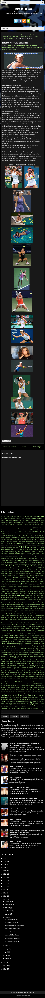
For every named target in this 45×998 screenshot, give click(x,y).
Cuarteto (3, 560)
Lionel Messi (25, 619)
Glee (28, 588)
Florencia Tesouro (24, 581)
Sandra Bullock (8, 678)
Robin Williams (32, 672)
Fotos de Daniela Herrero (12, 938)
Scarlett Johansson (36, 678)
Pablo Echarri (11, 652)
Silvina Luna (9, 683)
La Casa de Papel (14, 615)
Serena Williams (26, 680)
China (25, 551)
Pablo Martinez (27, 652)
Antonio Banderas (25, 528)
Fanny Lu (38, 577)
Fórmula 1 (18, 584)
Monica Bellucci (12, 641)
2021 (4, 874)
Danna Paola (21, 562)
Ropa (5, 676)
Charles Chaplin (10, 549)
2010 (4, 969)
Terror (35, 691)
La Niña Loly (22, 615)
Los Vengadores (9, 621)
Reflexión (37, 667)
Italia (40, 599)
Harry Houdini (29, 591)
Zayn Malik (25, 708)
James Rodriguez (36, 601)
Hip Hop (31, 593)
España (3, 575)
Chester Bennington (15, 551)
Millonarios (28, 639)
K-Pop (15, 610)
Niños (35, 647)
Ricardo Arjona (8, 670)
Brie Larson (37, 539)
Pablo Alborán (4, 652)
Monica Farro (20, 641)
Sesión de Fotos (10, 682)
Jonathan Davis (36, 606)
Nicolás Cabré (6, 647)
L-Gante (7, 615)
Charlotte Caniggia (38, 549)
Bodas (37, 537)
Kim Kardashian (37, 612)
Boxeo (8, 539)
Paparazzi (18, 654)
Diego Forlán (29, 566)
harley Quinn (22, 591)
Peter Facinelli (40, 658)
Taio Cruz (31, 689)
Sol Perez (7, 685)
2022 (21, 516)
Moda (39, 639)
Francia (30, 584)
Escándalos (36, 573)
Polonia (18, 36)
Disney (12, 568)
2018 (14, 516)
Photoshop (26, 660)
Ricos (37, 670)
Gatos (24, 586)
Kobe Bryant (14, 613)
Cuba (7, 560)
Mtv (30, 641)
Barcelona (4, 535)
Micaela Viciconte (39, 635)
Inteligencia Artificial (12, 599)
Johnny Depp (29, 606)
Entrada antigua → (37, 447)
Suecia (35, 687)
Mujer (42, 641)
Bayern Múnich (23, 535)
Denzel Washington (38, 564)
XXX (23, 706)
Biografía (18, 537)
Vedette (27, 701)
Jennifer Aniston (26, 602)
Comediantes (36, 555)
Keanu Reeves (22, 612)
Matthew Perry (23, 634)
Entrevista (29, 573)
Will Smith (4, 706)
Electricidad (26, 570)
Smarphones (24, 683)
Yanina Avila (39, 706)
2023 (4, 868)
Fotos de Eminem (15, 820)
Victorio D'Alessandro (17, 703)
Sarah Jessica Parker (26, 678)
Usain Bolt (9, 701)
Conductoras (5, 557)
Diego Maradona (39, 566)
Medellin (30, 634)
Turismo (14, 699)
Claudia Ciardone (40, 553)
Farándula (4, 579)
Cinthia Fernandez (24, 553)
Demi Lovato (27, 564)
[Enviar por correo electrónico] (3, 441)
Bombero (42, 537)
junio (6, 946)
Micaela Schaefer (29, 635)
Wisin (8, 706)
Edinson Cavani (34, 568)
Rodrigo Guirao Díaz (9, 674)
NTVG (42, 649)
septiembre (8, 911)
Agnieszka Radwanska (13, 35)
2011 (4, 966)
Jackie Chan (18, 601)
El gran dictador (13, 570)
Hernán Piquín (11, 593)
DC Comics (15, 564)
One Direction (16, 650)
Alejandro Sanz (8, 520)
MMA (35, 639)
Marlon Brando (11, 632)
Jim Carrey (27, 604)
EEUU (40, 568)
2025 (27, 516)
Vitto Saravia (26, 705)
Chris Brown (38, 551)
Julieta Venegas (37, 608)
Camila (38, 541)
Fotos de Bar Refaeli (11, 932)
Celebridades (25, 35)
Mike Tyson (4, 639)
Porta (24, 661)
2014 (4, 896)
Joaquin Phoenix (13, 606)
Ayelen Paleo (28, 532)
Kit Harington (7, 613)
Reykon (3, 670)
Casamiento (35, 545)
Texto (39, 691)
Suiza (17, 689)
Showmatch (36, 682)
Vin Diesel (41, 703)
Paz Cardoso (8, 658)
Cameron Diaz (32, 541)
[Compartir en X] (7, 441)
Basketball (11, 535)
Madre (42, 623)
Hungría (27, 597)
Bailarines (16, 534)
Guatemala (17, 589)
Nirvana (39, 647)
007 (2, 516)
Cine (17, 553)
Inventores (21, 599)
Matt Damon (16, 634)
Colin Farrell (17, 555)
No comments (13, 49)
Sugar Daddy (4, 689)
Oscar (38, 650)
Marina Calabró (30, 630)
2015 (8, 516)
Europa (22, 575)
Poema (7, 661)
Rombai (29, 674)
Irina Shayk (28, 599)
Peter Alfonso (33, 658)
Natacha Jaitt (27, 643)
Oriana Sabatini (32, 650)
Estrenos (18, 575)
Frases (33, 584)
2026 (31, 516)
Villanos (36, 703)
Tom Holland (31, 697)
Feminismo (10, 579)
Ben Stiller (7, 537)
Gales (2, 586)
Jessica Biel (4, 604)
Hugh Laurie (9, 597)
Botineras (3, 539)
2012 (4, 963)
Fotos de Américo (15, 777)
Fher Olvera (34, 579)
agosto (7, 914)
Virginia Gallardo (18, 705)
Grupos (12, 589)
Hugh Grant (37, 595)
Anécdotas (7, 526)
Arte (13, 530)
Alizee (15, 522)
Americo (7, 524)
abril (6, 952)
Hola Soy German (11, 595)
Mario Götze (38, 630)
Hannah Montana (13, 591)
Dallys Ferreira (40, 560)
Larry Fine (9, 617)
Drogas (28, 568)
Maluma (32, 624)
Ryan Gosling (17, 676)
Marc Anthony (18, 626)
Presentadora (40, 661)
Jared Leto (6, 602)
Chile (22, 551)
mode (42, 639)
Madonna (38, 623)
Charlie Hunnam (19, 549)
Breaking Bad (30, 539)
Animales (33, 526)
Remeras (20, 669)
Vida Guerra (26, 703)
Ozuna (42, 650)
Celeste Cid (36, 547)
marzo (7, 955)
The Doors (10, 693)
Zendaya (30, 708)
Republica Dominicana (28, 669)
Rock (38, 672)
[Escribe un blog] (5, 441)
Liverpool (31, 619)
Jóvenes (5, 608)
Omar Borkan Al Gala (6, 650)
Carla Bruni (27, 543)
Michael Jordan (23, 637)
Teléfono (23, 691)
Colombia (24, 555)
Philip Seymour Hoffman (15, 660)
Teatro (13, 691)
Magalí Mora (4, 624)
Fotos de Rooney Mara (11, 919)
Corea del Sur (30, 557)
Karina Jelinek (24, 610)
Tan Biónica (37, 689)
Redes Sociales (28, 667)
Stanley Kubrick (35, 685)
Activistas (35, 516)
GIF (15, 588)
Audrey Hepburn (40, 530)
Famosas (5, 36)
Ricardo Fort (16, 670)
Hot (14, 36)
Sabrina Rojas (31, 676)
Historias (41, 593)
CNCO (12, 555)
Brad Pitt (12, 539)
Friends (37, 584)
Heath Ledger (4, 593)
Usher (13, 701)
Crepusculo (9, 558)
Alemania (15, 520)
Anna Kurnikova (40, 526)
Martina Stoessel (29, 632)
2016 (4, 890)
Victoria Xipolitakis (6, 703)
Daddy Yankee (32, 560)
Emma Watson (4, 573)
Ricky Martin (32, 670)
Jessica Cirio (10, 604)
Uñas (34, 699)
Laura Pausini (20, 617)
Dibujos (22, 566)
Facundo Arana (9, 577)
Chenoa (8, 551)
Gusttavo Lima (5, 591)
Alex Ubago (21, 520)
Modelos (4, 641)
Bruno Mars (8, 541)
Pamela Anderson (35, 652)
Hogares (3, 595)
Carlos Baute (34, 543)
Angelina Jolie (13, 526)
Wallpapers (33, 705)
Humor (22, 597)
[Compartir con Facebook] (9, 441)
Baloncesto (22, 534)
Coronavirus (38, 557)
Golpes (36, 588)
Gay (27, 586)
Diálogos (18, 566)
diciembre (8, 901)
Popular (5, 716)
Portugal (28, 661)
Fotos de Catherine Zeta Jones (19, 788)
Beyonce (13, 537)
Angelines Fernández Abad (23, 526)
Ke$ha (15, 612)
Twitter (26, 699)
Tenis (26, 36)
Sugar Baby (41, 687)
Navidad (7, 645)
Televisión (28, 691)
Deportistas (33, 35)
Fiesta (39, 579)
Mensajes (11, 635)
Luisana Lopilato (31, 623)
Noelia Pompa (16, 649)
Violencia (3, 705)
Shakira (21, 682)
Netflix (21, 645)
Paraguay (23, 654)
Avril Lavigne (14, 532)
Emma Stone (40, 571)
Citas (34, 553)
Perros (27, 658)
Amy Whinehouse (17, 524)
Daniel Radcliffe (5, 562)
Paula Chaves (30, 656)
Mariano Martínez (20, 630)
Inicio (4, 35)
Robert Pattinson (23, 672)
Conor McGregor (22, 557)
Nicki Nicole (38, 645)
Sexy (22, 36)
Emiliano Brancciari (14, 571)
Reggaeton (4, 669)
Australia (3, 532)
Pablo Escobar (19, 652)
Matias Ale (3, 634)
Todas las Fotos (33, 36)
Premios (34, 661)
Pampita (6, 654)
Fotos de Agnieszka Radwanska (15, 42)
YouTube (7, 708)
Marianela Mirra (10, 630)
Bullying (16, 541)
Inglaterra (4, 599)
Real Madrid (20, 667)
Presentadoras (5, 663)
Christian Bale (7, 553)
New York (25, 645)
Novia (39, 649)
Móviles (27, 641)
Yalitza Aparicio (28, 706)
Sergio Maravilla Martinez (37, 680)
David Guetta (8, 564)
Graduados (41, 588)
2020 (18, 516)
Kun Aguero (38, 613)
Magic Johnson (11, 624)
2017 (11, 516)
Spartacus (27, 685)
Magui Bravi (19, 624)
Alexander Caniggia (29, 520)
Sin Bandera (16, 683)
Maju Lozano (26, 624)
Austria (8, 532)
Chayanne (3, 551)
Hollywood (20, 595)
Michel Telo (41, 637)
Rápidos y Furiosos (6, 667)
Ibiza (32, 597)
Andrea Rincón (36, 524)
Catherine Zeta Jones (12, 547)
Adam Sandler (11, 518)
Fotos (10, 36)
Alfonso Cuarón (5, 522)
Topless (3, 699)
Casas (39, 545)
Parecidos (28, 654)
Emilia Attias (4, 571)
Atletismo (32, 530)
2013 (5, 516)
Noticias (24, 649)
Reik (9, 669)
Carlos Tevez (41, 543)
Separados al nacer (16, 680)
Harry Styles (37, 591)
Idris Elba (36, 597)
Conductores (13, 557)
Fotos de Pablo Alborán (12, 941)
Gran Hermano (5, 589)
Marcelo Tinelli (27, 626)
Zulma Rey (35, 708)
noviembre (8, 904)
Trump (10, 699)
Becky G (30, 535)
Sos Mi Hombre (21, 685)
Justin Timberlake (9, 610)
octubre (7, 908)
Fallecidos (16, 577)
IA (29, 597)
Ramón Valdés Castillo (30, 665)
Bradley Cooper (19, 539)
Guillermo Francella (25, 589)
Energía (11, 573)
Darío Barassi (28, 562)
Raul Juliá (13, 667)
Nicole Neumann (23, 647)
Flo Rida (3, 581)
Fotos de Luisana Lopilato (18, 809)
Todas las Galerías (8, 38)
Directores (7, 568)
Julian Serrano (22, 608)
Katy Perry (11, 612)
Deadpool (21, 564)
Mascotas (41, 632)
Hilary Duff (25, 593)
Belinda (34, 535)
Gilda (18, 588)
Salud (39, 676)
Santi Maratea (16, 678)
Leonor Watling (8, 619)
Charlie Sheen (28, 549)
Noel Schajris (9, 649)
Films (42, 579)
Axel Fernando (21, 532)
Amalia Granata (36, 522)
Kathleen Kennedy (39, 610)
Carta (30, 545)
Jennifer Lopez (34, 602)
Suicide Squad (11, 689)
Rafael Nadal (13, 665)
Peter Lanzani (5, 660)
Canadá (13, 543)
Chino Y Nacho (31, 551)
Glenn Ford (32, 588)
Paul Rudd (17, 656)
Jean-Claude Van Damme (15, 602)
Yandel (33, 706)
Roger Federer (18, 674)
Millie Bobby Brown (19, 639)
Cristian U (25, 558)
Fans (43, 577)
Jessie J (22, 604)
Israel (36, 599)
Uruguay (3, 701)
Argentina (35, 528)
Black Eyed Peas (25, 537)
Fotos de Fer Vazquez (16, 766)
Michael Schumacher (32, 637)
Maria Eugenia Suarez (33, 628)
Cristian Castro (18, 558)
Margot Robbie (35, 626)
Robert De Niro (5, 672)
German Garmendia (9, 588)
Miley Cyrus (10, 639)
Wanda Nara (40, 705)
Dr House (24, 568)
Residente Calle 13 (39, 669)
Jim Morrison (33, 604)
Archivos (24, 716)
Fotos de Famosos (23, 9)
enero (7, 958)
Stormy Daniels (19, 687)
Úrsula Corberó (40, 699)
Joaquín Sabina (21, 606)
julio (6, 917)
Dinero (2, 568)
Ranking (39, 665)
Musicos (8, 643)
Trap (7, 699)
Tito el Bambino (32, 693)
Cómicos (42, 555)
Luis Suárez (23, 623)
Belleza (39, 535)
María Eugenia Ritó (21, 628)
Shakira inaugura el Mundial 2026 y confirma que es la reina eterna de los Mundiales (27, 831)
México (22, 635)
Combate (29, 555)
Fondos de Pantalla (9, 584)
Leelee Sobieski (28, 617)
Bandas (28, 534)
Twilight (21, 699)
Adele (17, 518)
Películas (16, 658)
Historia (36, 593)
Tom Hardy (24, 697)
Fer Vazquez (16, 579)
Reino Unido (14, 669)
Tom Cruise (12, 697)
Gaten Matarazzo (18, 586)
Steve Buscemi (11, 687)
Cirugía (30, 553)
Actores (41, 516)
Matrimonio (10, 634)
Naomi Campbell (15, 643)
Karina (19, 610)
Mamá (36, 624)
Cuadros (42, 558)
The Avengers (4, 693)
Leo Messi (34, 617)
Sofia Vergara (37, 683)
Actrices (4, 518)
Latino (14, 617)
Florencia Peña (16, 581)
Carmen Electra (13, 545)
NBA (10, 645)
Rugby (8, 676)
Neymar (33, 645)
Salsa (36, 676)
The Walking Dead (23, 693)
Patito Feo (11, 656)
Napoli (21, 643)
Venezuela (33, 701)
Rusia (11, 676)
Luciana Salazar (26, 621)
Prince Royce (13, 663)
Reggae (42, 667)
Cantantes (19, 543)
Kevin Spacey (29, 612)
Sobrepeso (29, 683)
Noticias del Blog (32, 649)
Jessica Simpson (17, 604)
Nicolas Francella (14, 647)
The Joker (16, 693)
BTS (13, 541)
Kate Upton (31, 610)
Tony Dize (37, 697)
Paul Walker (23, 656)
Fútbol (42, 584)
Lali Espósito (36, 615)
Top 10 (42, 697)
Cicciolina (13, 553)
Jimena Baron (40, 604)
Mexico (17, 635)
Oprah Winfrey (24, 650)
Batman (16, 535)
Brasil (24, 539)
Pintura (38, 660)
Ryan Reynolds (24, 676)
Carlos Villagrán (5, 545)
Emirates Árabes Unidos (30, 571)
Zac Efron (13, 708)
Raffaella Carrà (20, 665)
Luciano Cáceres (35, 621)
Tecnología (18, 691)
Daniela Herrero (13, 562)
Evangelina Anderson (34, 575)
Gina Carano (23, 588)
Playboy (3, 661)
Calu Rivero (26, 541)
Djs (15, 568)
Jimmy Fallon (4, 606)
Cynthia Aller (25, 560)
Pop (21, 661)
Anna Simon (4, 528)
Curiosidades (18, 560)
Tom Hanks (18, 697)
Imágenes (41, 597)
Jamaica (30, 601)
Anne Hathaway (14, 528)
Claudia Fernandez (5, 555)
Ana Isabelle (25, 524)
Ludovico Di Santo (9, 623)
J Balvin (7, 601)
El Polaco (20, 570)
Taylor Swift (9, 691)
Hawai (42, 591)
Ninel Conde (31, 647)
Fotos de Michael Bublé (12, 935)
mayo (7, 949)
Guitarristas (33, 589)
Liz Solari (36, 619)
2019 (4, 880)
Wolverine (12, 706)
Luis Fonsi (17, 623)
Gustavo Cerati (40, 589)
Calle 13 (21, 541)
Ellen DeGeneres (40, 570)
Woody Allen (19, 706)
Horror (27, 595)
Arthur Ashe (18, 530)
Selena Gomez (7, 680)
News (29, 645)
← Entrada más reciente (9, 447)
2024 (24, 516)
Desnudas (12, 566)
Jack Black (12, 601)
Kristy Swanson (31, 613)
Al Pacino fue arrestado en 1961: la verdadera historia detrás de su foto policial (24, 744)
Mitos (32, 639)
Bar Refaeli (35, 534)
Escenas (42, 573)
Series (3, 682)
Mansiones (7, 626)
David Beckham (36, 562)
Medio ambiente (36, 634)
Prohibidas (19, 663)
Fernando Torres (27, 579)
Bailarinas (9, 534)
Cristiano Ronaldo (34, 558)
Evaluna (26, 575)
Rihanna (42, 670)
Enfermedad (16, 573)
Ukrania (31, 699)
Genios (30, 586)
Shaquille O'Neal (28, 682)
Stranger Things (29, 687)
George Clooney (36, 586)
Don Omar (18, 568)
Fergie (21, 579)
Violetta (8, 705)
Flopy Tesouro (8, 581)
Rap (43, 665)
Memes (6, 635)
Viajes (42, 701)
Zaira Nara (19, 708)
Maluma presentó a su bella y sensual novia (23, 798)
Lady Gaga (30, 615)
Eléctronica (32, 570)
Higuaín (18, 593)
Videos (32, 703)
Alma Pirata (20, 522)
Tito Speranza (40, 693)
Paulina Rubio (37, 656)
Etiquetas (14, 716)
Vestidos (39, 701)
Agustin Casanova (36, 518)
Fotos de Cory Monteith (12, 922)
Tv (18, 699)
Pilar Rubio (32, 660)
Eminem (21, 571)
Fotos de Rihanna (15, 841)
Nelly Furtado (15, 645)
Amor (10, 524)
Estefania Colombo (10, 575)
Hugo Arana (16, 597)
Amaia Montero (28, 522)
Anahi (30, 524)
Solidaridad (13, 685)
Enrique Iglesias (23, 573)
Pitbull (42, 660)
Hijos (21, 593)
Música (3, 643)
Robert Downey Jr (14, 672)
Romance (24, 674)
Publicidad (24, 663)
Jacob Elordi (24, 601)
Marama (12, 626)
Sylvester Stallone (24, 689)
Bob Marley (33, 537)
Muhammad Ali (36, 641)
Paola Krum (12, 654)
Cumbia (11, 560)
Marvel (37, 632)
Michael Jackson (13, 637)
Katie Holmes (4, 612)
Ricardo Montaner (24, 670)
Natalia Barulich (35, 643)
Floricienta (31, 581)
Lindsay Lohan (17, 619)
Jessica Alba (41, 602)
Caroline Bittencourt (23, 545)
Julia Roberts (14, 608)
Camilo (8, 543)
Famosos (31, 577)
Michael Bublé (4, 637)
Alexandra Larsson (39, 520)
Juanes (9, 608)
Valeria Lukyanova (20, 701)
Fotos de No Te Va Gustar (12, 929)
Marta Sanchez (20, 632)
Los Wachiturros (18, 621)
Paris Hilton (38, 654)
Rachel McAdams (39, 663)
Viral (11, 705)
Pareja (33, 654)
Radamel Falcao (5, 665)
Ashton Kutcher (26, 530)
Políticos (12, 661)
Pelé (12, 658)
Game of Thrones (8, 586)
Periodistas (22, 658)
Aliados (11, 522)
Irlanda (33, 599)
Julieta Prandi (29, 608)
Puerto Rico (31, 663)
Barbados (41, 534)
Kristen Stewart (22, 613)
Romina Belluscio (36, 674)
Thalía (42, 691)
